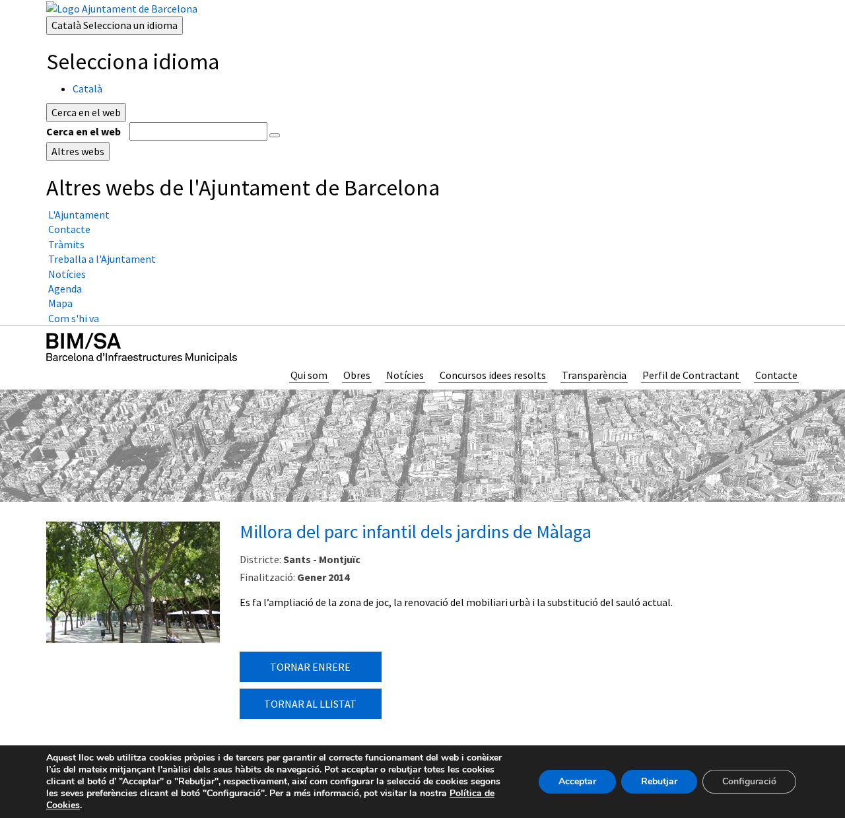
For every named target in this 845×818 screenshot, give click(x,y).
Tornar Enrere (310, 666)
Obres (356, 375)
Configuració (749, 781)
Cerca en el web (83, 131)
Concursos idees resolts (493, 375)
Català (114, 25)
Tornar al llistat (310, 703)
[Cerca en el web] (274, 135)
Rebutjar (659, 781)
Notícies (405, 375)
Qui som (308, 375)
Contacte (776, 375)
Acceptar (577, 781)
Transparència (594, 375)
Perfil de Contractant (690, 375)
